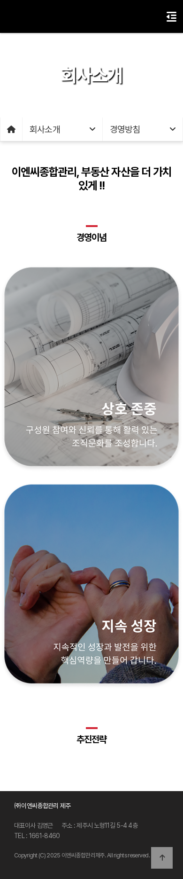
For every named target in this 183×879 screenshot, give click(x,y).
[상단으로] (162, 858)
